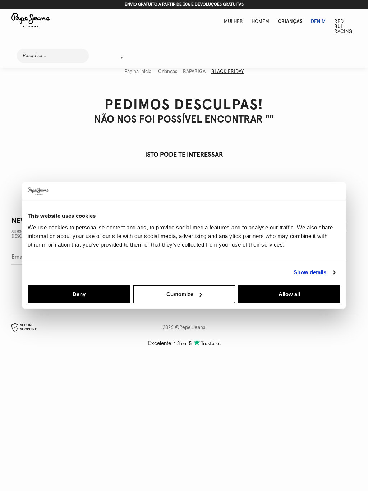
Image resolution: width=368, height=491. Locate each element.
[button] (119, 55)
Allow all (289, 294)
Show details (310, 272)
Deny (79, 294)
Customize (179, 294)
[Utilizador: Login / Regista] (100, 55)
